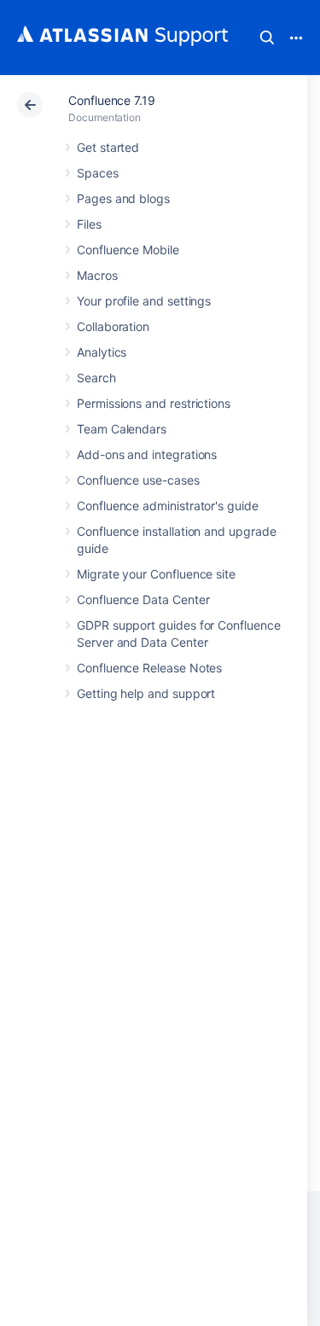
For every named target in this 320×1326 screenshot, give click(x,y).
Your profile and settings (144, 301)
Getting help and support (146, 693)
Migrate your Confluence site (156, 574)
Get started (108, 147)
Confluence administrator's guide (168, 505)
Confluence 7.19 (111, 100)
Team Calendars (121, 429)
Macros (97, 275)
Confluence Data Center (143, 599)
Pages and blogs (123, 198)
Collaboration (113, 326)
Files (89, 224)
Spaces (98, 173)
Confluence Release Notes (149, 667)
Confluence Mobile (128, 249)
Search (267, 37)
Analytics (101, 352)
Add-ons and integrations (147, 454)
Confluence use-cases (138, 480)
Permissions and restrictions (153, 403)
